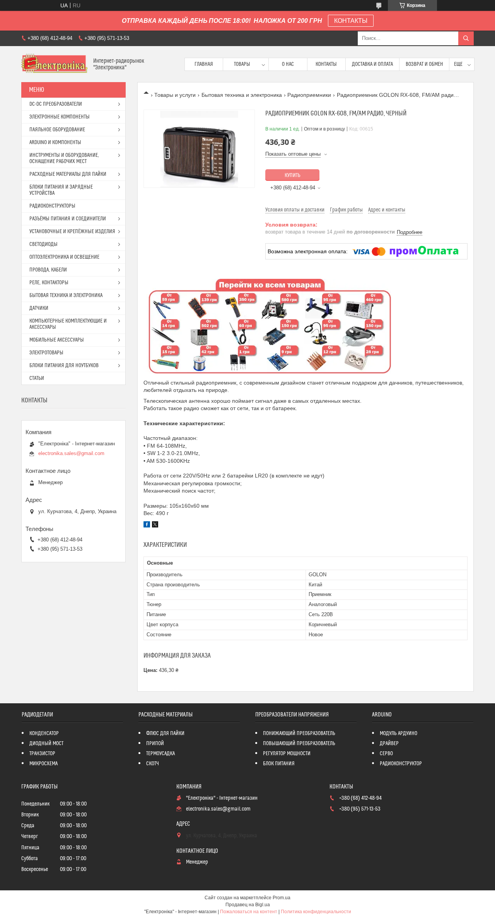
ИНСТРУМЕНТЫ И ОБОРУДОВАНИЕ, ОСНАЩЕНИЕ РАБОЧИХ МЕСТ (64, 158)
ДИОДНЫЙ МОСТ (46, 743)
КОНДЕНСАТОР (44, 733)
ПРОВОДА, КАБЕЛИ (48, 270)
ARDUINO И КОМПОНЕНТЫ (55, 142)
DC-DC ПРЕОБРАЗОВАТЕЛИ (55, 104)
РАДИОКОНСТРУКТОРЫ (52, 206)
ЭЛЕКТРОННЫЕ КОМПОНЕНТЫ (59, 117)
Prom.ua (281, 897)
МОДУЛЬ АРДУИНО (398, 733)
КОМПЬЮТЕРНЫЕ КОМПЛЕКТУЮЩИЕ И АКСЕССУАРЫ (68, 324)
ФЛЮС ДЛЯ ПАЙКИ (165, 733)
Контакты (326, 64)
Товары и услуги (175, 95)
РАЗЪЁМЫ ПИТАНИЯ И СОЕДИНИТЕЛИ (67, 219)
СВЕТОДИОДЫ (43, 244)
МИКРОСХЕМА (43, 764)
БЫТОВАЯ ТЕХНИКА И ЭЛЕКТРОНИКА (65, 295)
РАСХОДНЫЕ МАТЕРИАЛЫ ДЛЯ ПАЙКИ (67, 174)
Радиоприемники (309, 95)
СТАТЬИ (36, 378)
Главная (204, 64)
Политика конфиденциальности (316, 911)
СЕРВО (386, 754)
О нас (288, 64)
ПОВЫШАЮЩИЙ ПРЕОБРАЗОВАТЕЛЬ (299, 743)
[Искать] (466, 38)
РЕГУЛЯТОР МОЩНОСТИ (287, 754)
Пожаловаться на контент (248, 911)
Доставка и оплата (372, 64)
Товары (242, 64)
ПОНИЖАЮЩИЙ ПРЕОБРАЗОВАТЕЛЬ (299, 733)
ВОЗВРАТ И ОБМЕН (424, 64)
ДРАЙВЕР (389, 743)
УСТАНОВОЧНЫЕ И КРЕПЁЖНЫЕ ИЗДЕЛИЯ (72, 231)
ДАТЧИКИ (38, 308)
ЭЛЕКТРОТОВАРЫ (46, 353)
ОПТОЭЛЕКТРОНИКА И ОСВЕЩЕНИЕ (64, 257)
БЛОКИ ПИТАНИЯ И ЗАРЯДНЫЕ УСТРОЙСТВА (61, 190)
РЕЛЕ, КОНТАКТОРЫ (48, 283)
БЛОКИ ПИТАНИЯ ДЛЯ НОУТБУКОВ (64, 365)
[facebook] (146, 525)
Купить (292, 175)
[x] (155, 525)
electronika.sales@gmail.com (71, 453)
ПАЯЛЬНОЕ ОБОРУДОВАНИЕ (57, 130)
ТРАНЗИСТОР (42, 754)
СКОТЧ (152, 764)
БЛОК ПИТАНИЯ (279, 764)
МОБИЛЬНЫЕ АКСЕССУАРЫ (56, 340)
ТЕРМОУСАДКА (160, 754)
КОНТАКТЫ (350, 20)
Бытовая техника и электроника (241, 95)
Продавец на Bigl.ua (247, 904)
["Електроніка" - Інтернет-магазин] (54, 64)
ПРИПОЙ (155, 743)
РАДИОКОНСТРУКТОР (401, 764)
